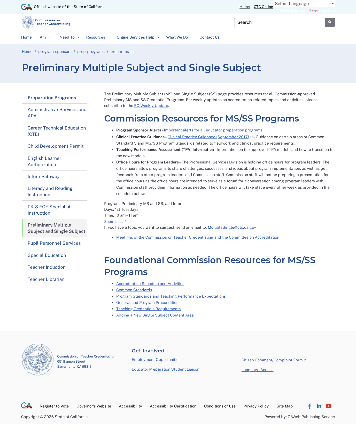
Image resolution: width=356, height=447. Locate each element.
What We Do (177, 37)
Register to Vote (54, 406)
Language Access (257, 369)
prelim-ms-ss (122, 51)
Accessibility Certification (173, 406)
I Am (42, 37)
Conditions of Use (220, 406)
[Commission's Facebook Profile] (309, 406)
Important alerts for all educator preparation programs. (213, 130)
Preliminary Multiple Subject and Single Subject (56, 228)
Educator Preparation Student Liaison (165, 369)
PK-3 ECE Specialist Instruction (49, 210)
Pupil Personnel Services (54, 243)
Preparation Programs (52, 97)
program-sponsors (54, 51)
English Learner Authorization (44, 161)
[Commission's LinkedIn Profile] (319, 406)
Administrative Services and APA (57, 112)
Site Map (285, 406)
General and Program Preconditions (148, 302)
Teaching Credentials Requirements (148, 309)
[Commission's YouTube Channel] (328, 406)
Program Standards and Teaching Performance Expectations (171, 296)
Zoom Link (115, 221)
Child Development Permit (56, 146)
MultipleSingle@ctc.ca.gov (232, 227)
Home (245, 7)
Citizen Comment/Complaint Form (273, 359)
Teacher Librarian (46, 279)
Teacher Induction (47, 267)
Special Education (47, 255)
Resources (96, 37)
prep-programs (91, 51)
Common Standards (134, 290)
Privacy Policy (256, 406)
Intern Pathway (44, 176)
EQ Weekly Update (151, 105)
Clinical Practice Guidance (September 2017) (210, 136)
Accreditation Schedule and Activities (150, 283)
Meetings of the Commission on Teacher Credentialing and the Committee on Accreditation (197, 237)
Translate (326, 10)
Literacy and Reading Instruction (50, 191)
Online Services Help (136, 37)
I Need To (66, 37)
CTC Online (263, 7)
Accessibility (130, 406)
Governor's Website (94, 406)
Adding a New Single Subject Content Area (155, 315)
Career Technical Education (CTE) (57, 131)
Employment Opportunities (156, 359)
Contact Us (209, 37)
